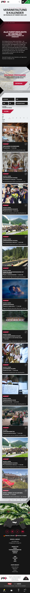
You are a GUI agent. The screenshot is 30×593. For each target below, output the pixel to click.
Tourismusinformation (15, 550)
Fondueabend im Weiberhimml (11, 146)
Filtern (6, 111)
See (18, 513)
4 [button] (20, 118)
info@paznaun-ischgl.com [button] (15, 543)
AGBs (10, 577)
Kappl (13, 512)
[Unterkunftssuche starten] (27, 2)
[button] (19, 2)
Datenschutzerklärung (17, 576)
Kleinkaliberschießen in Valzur (12, 336)
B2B (15, 560)
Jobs (15, 557)
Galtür (2, 512)
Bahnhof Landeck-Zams (23, 514)
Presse (15, 548)
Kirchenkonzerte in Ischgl (10, 178)
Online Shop (15, 571)
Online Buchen (15, 567)
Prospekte (15, 551)
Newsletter (15, 547)
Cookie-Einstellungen (15, 580)
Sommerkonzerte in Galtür (10, 209)
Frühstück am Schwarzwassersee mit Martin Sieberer (13, 272)
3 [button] (16, 118)
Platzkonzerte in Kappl (9, 369)
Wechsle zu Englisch (22, 535)
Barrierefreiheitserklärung (16, 577)
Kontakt (15, 553)
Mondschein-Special (8, 304)
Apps (15, 561)
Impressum (11, 576)
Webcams (15, 568)
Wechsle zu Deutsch (10, 535)
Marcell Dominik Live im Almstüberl (13, 493)
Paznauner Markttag (9, 432)
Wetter (15, 570)
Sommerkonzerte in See (9, 400)
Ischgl (8, 511)
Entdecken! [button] (18, 83)
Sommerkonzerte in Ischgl (10, 241)
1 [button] (9, 118)
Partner (15, 558)
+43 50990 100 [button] (15, 541)
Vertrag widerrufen (15, 579)
